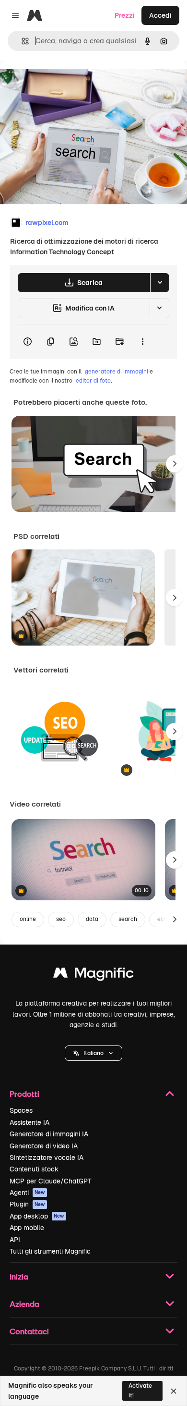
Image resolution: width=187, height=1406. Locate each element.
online (28, 919)
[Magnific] (93, 975)
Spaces (21, 1110)
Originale (63, 82)
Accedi (160, 15)
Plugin (27, 1204)
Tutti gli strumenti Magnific (50, 1251)
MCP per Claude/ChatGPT (51, 1181)
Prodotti (24, 1094)
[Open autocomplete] (21, 41)
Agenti (27, 1192)
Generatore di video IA (44, 1146)
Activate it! (140, 1390)
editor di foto (93, 381)
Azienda (24, 1304)
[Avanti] (174, 464)
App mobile (27, 1227)
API (15, 1239)
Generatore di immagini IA (49, 1134)
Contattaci (29, 1331)
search (127, 919)
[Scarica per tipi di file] (159, 282)
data (92, 919)
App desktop (37, 1216)
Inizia (19, 1276)
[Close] (173, 1391)
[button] (93, 1053)
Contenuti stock (34, 1169)
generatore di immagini (116, 371)
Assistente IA (29, 1122)
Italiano (93, 1053)
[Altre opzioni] (142, 341)
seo (61, 919)
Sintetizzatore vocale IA (46, 1157)
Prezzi (125, 15)
